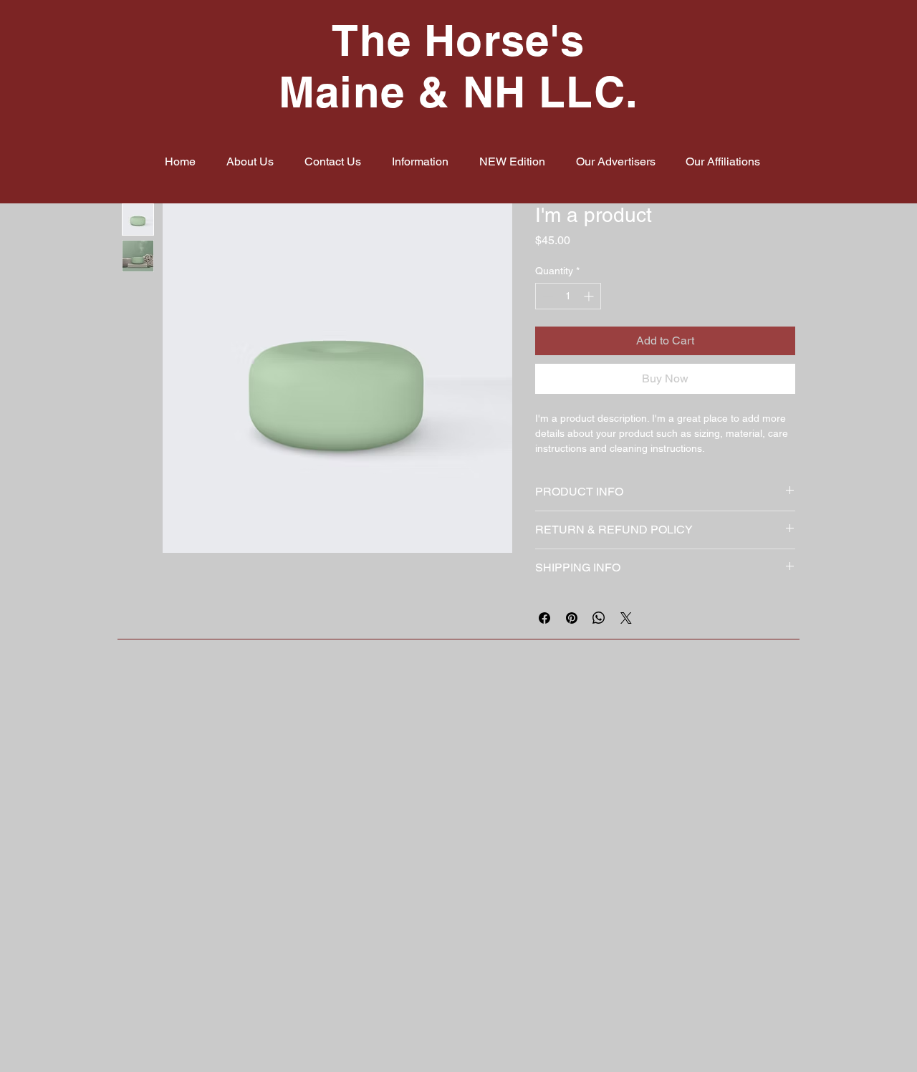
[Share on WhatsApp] (599, 618)
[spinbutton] (568, 296)
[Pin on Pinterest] (571, 618)
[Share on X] (626, 618)
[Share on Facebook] (544, 618)
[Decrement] (546, 296)
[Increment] (590, 296)
